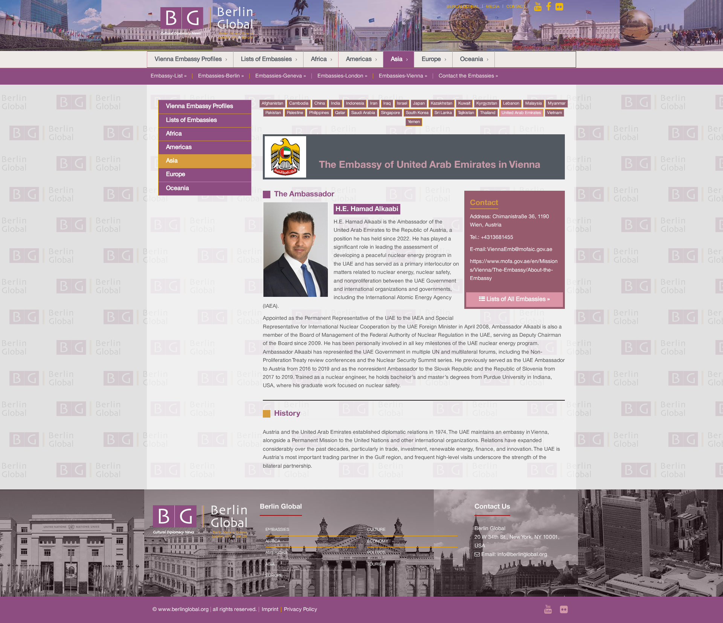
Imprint (270, 609)
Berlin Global (463, 7)
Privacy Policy (300, 609)
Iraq (387, 103)
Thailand (488, 113)
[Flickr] (559, 7)
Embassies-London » (342, 76)
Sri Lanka (443, 113)
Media (492, 7)
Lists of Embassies (266, 59)
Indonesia (355, 103)
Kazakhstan (441, 103)
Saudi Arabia (363, 113)
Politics (376, 553)
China (319, 103)
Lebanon (511, 103)
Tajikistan (466, 113)
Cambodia (298, 103)
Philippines (319, 113)
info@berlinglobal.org (522, 554)
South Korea (417, 113)
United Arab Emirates (521, 113)
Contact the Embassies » (468, 76)
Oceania (471, 59)
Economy (377, 541)
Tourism (376, 564)
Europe (431, 59)
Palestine (295, 113)
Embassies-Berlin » (221, 76)
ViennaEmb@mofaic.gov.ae (519, 249)
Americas (359, 59)
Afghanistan (272, 103)
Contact (515, 7)
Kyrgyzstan (486, 103)
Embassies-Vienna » (403, 76)
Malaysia (533, 103)
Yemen (414, 122)
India (335, 103)
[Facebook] (549, 7)
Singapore (390, 113)
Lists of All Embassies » (517, 299)
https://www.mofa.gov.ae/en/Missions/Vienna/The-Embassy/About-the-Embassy (514, 270)
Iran (373, 103)
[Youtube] (538, 7)
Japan (419, 103)
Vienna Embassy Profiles (188, 59)
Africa (319, 59)
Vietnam (554, 113)
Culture (376, 530)
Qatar (340, 113)
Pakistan (273, 113)
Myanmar (557, 103)
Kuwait (464, 103)
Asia (397, 59)
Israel (402, 103)
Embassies (277, 530)
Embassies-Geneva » (280, 76)
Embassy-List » (168, 76)
